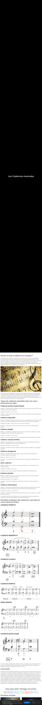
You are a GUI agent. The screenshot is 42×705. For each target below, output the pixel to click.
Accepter (26, 702)
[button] (7, 692)
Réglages (34, 702)
